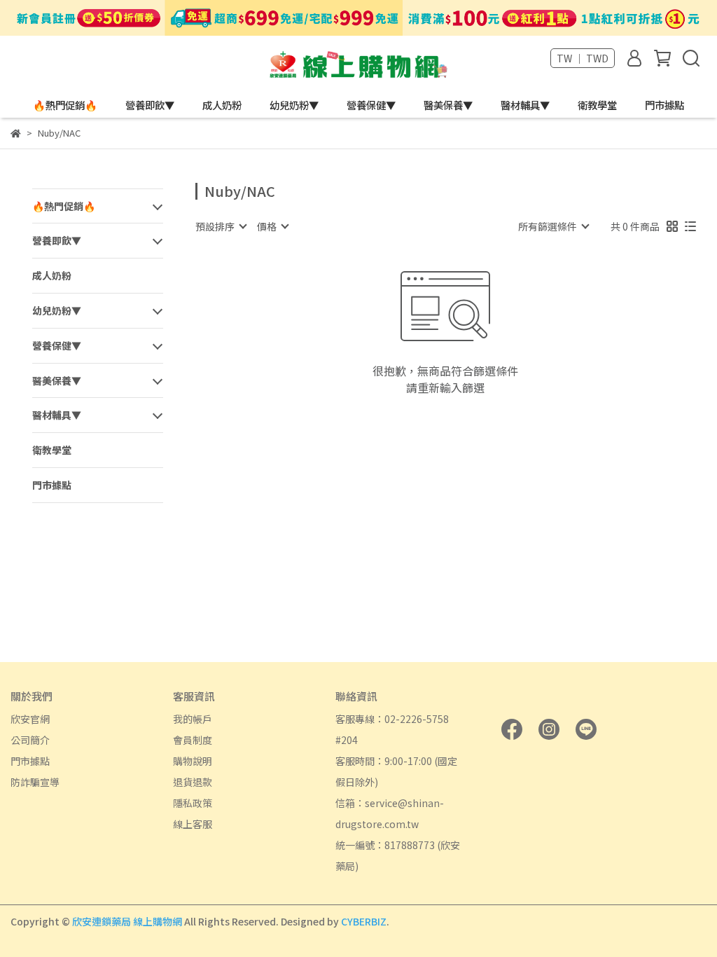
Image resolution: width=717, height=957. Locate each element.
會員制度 (192, 740)
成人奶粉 (222, 105)
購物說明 (192, 761)
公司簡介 (30, 740)
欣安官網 (30, 719)
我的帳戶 (192, 719)
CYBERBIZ (364, 921)
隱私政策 (192, 803)
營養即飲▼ (149, 105)
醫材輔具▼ (525, 105)
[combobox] (220, 226)
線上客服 (192, 824)
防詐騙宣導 (35, 782)
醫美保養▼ (448, 105)
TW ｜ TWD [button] (582, 58)
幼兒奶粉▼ (294, 105)
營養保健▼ (371, 105)
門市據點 (664, 105)
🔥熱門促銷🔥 (65, 105)
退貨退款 (192, 782)
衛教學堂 (597, 105)
